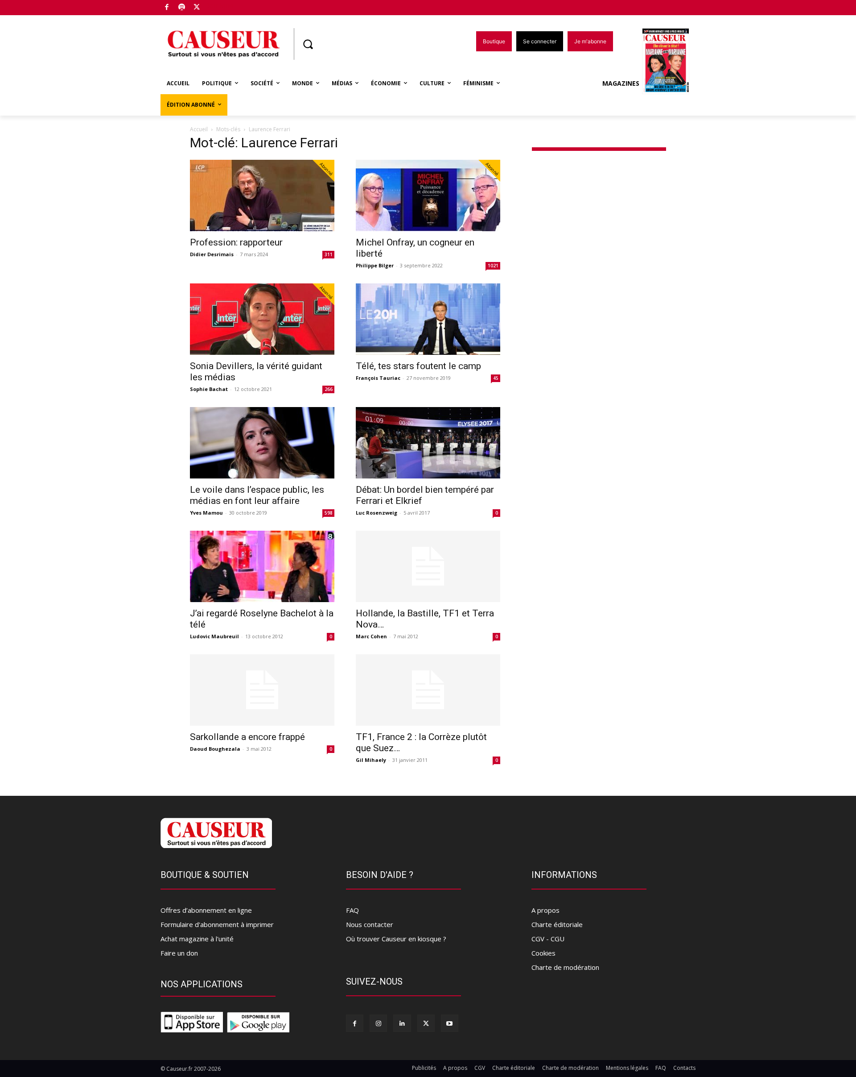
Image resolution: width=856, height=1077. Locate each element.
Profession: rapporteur (236, 242)
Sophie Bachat (209, 389)
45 (495, 378)
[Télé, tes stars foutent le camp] (428, 319)
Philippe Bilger (375, 265)
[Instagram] (378, 1023)
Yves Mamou (206, 512)
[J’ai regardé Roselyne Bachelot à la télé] (262, 566)
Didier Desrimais (212, 254)
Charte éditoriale (557, 924)
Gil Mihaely (371, 760)
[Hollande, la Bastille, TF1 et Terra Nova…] (428, 566)
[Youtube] (449, 1023)
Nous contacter (369, 924)
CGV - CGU (547, 938)
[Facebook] (166, 7)
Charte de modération (565, 967)
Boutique (219, 5)
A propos (545, 910)
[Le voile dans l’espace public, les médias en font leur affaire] (262, 442)
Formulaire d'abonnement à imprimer (217, 924)
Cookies (543, 952)
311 (329, 254)
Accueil (199, 129)
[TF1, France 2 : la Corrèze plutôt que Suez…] (428, 690)
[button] (307, 44)
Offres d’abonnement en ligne (206, 910)
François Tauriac (378, 377)
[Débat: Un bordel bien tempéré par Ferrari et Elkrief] (428, 442)
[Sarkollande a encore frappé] (262, 690)
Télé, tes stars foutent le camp (418, 366)
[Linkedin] (402, 1023)
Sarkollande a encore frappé (247, 737)
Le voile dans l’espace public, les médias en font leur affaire (257, 495)
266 (329, 389)
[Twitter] (196, 7)
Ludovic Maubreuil (214, 636)
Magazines (620, 83)
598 (329, 513)
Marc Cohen (371, 636)
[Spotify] (182, 7)
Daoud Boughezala (215, 748)
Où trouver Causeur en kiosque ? (396, 938)
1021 (493, 265)
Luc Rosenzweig (376, 512)
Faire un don (179, 952)
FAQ (352, 910)
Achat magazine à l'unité (197, 938)
